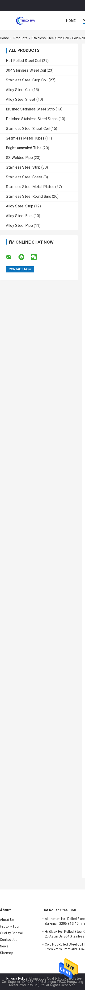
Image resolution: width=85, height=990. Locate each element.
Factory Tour (10, 926)
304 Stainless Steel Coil (26, 70)
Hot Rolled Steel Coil (23, 60)
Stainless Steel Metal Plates (30, 186)
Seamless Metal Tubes (25, 138)
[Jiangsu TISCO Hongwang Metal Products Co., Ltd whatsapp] (24, 257)
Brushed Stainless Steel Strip (30, 109)
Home (71, 21)
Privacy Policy (16, 978)
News (4, 946)
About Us (7, 920)
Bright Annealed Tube (24, 148)
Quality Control (11, 933)
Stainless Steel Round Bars (28, 196)
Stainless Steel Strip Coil (50, 38)
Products (20, 38)
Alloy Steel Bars (19, 216)
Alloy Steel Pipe (19, 225)
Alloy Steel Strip (19, 206)
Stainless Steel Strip (23, 167)
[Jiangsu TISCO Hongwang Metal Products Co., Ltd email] (12, 257)
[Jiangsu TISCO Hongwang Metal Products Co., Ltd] (26, 21)
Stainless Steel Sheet (24, 177)
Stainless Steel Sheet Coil (28, 128)
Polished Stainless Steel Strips (32, 119)
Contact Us (8, 940)
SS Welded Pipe (19, 157)
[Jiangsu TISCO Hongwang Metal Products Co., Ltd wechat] (37, 257)
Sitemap (6, 953)
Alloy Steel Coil (18, 90)
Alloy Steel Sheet (20, 99)
